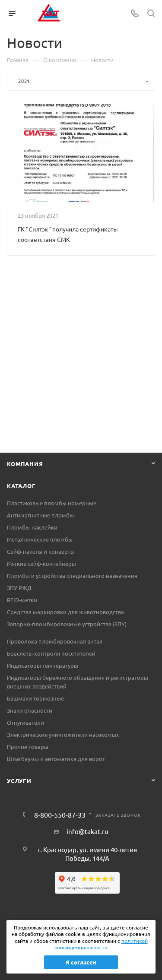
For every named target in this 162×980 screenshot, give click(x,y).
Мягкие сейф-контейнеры (41, 563)
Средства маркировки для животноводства (65, 611)
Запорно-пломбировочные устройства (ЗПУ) (67, 624)
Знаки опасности (29, 710)
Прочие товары (27, 746)
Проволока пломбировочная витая (54, 641)
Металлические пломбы (40, 539)
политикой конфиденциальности (101, 944)
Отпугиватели (25, 722)
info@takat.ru (87, 831)
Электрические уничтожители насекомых (63, 734)
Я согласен (81, 962)
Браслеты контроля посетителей (51, 653)
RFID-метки (22, 599)
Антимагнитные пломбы (40, 515)
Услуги (19, 780)
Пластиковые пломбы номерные (51, 503)
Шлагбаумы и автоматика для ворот (56, 758)
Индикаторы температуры (42, 665)
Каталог (21, 485)
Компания (25, 463)
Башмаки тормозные (35, 698)
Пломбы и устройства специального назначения (72, 575)
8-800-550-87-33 (60, 814)
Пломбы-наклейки (32, 527)
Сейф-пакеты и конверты (41, 551)
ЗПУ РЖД (19, 587)
